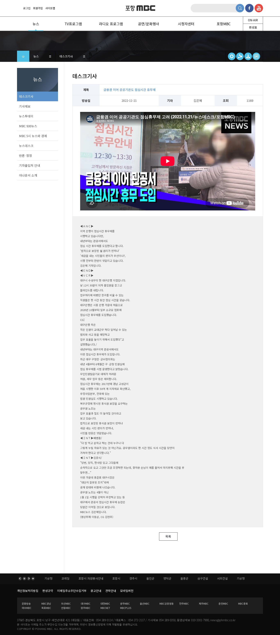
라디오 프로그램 (111, 23)
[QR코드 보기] (256, 56)
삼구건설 (170, 578)
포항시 (84, 578)
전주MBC (184, 603)
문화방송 (26, 603)
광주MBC (125, 603)
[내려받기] (248, 56)
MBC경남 (46, 603)
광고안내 (96, 591)
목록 (168, 536)
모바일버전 (126, 591)
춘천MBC (223, 603)
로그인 (27, 8)
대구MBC (85, 603)
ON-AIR (253, 20)
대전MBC (105, 603)
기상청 (208, 578)
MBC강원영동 (166, 603)
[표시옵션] (232, 56)
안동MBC (66, 608)
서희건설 (189, 578)
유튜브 (259, 8)
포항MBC (140, 8)
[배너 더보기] (33, 578)
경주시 (101, 578)
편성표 (253, 27)
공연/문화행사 (148, 23)
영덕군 (135, 578)
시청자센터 (186, 23)
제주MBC (203, 603)
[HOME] (23, 56)
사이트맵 (50, 8)
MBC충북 (243, 603)
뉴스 (36, 23)
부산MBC (66, 603)
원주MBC (85, 608)
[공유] (240, 56)
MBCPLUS (125, 608)
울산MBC (144, 603)
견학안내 (110, 591)
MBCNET (105, 608)
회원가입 (38, 8)
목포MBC (46, 608)
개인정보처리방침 (27, 591)
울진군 (118, 578)
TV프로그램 (73, 23)
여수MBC (26, 608)
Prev (20, 578)
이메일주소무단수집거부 (72, 591)
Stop (24, 578)
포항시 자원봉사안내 (58, 578)
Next (28, 578)
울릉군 (152, 578)
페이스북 (249, 8)
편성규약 (47, 591)
